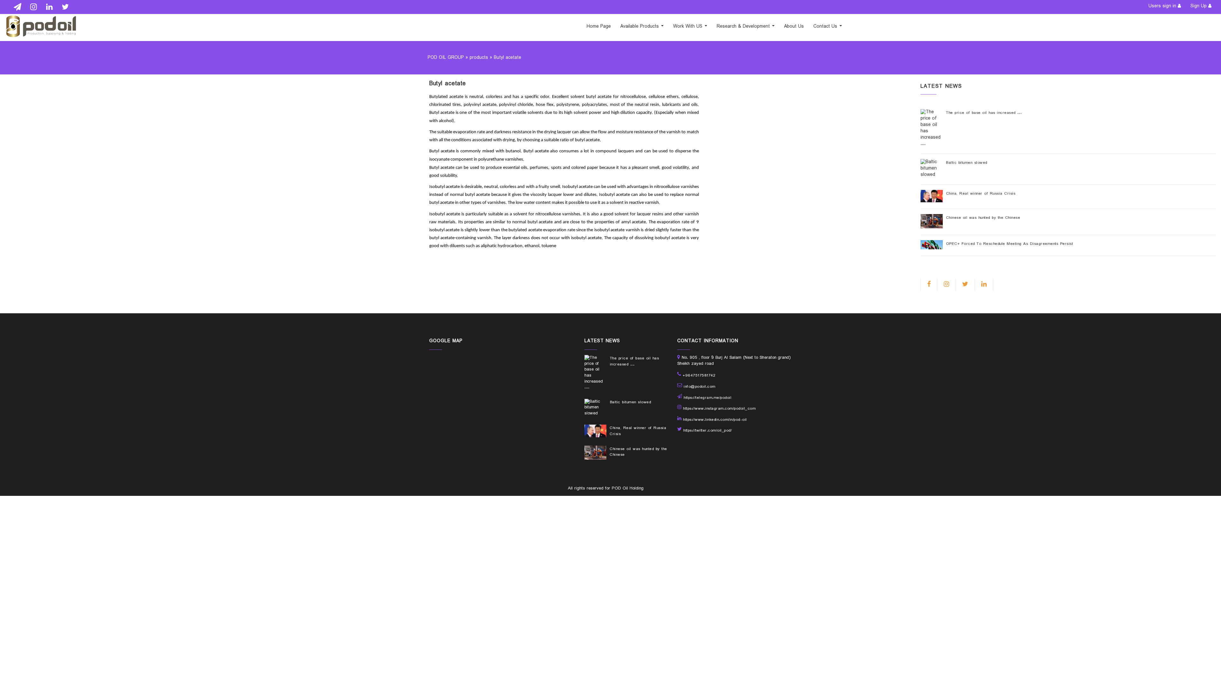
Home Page (599, 26)
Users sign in (1162, 6)
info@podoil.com (699, 387)
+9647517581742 (699, 375)
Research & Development (744, 26)
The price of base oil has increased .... (984, 113)
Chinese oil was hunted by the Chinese (983, 218)
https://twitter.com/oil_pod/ (707, 430)
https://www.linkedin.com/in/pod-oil (715, 420)
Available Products (640, 26)
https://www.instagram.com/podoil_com (719, 409)
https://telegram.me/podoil (707, 398)
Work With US (688, 26)
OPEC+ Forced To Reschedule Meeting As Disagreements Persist (1009, 244)
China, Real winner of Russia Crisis (981, 194)
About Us (794, 26)
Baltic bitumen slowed (966, 163)
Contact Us (826, 26)
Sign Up (1198, 6)
